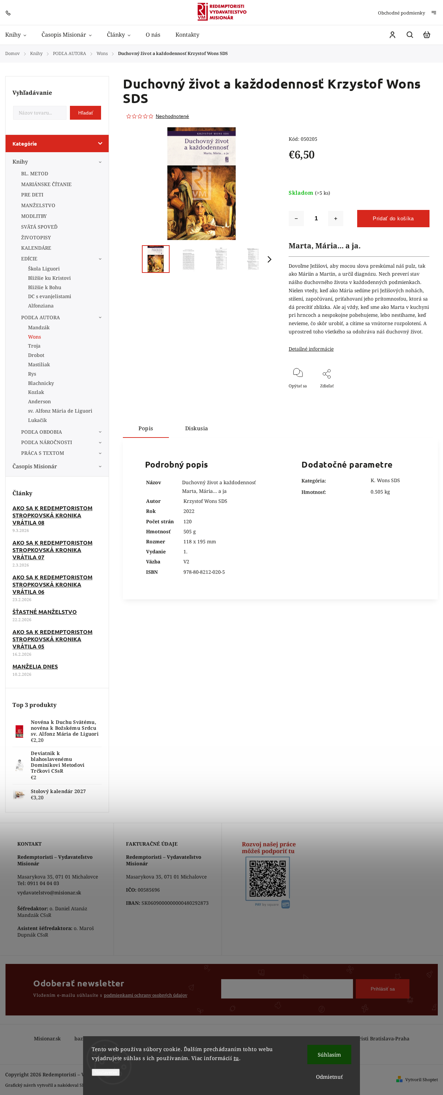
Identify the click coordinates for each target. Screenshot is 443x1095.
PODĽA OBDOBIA (41, 432)
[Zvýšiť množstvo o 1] (335, 218)
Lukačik (37, 420)
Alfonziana (41, 305)
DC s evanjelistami (49, 296)
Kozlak (36, 392)
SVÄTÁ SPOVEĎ (39, 226)
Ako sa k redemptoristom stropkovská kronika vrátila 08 (52, 515)
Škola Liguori (44, 268)
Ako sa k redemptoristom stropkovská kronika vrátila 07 (52, 550)
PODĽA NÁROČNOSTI (46, 442)
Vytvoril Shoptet (421, 1080)
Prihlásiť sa (383, 989)
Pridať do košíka (393, 218)
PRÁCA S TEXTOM (42, 453)
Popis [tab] (145, 428)
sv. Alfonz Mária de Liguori (60, 410)
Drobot (36, 355)
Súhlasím (329, 1054)
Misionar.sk (47, 1038)
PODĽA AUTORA (40, 317)
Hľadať (85, 113)
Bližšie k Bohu (44, 287)
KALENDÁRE (36, 248)
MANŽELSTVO (38, 205)
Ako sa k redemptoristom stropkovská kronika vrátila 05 (52, 639)
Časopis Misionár (34, 466)
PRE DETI (32, 194)
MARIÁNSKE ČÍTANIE (46, 184)
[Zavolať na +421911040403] (9, 12)
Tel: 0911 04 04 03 (38, 883)
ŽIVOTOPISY (36, 237)
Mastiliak (39, 364)
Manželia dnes (35, 666)
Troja (34, 345)
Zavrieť (406, 395)
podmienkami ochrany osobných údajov (145, 995)
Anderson (39, 401)
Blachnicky (41, 383)
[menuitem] (19, 35)
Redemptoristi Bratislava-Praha (372, 1038)
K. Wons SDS (385, 480)
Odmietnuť (329, 1076)
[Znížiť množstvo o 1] (296, 218)
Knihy (20, 161)
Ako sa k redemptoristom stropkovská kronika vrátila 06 (52, 584)
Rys (32, 373)
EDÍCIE (29, 258)
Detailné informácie (311, 349)
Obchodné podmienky (401, 13)
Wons (34, 336)
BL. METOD (34, 173)
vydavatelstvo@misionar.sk (49, 892)
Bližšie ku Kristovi (49, 278)
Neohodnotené (172, 116)
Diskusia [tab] (196, 428)
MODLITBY (34, 216)
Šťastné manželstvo (44, 611)
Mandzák (38, 327)
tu (236, 1058)
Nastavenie (105, 1072)
